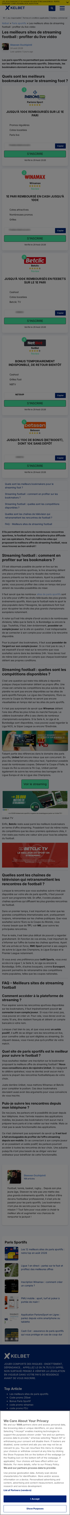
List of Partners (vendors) (17, 1490)
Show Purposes (35, 1508)
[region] (35, 1463)
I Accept (35, 1498)
